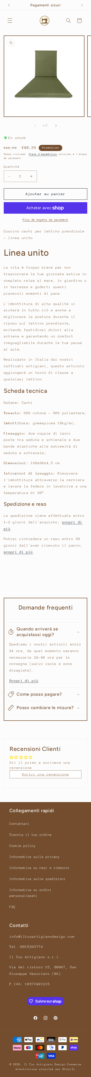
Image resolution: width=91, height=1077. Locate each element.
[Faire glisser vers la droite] (56, 125)
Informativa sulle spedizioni (37, 879)
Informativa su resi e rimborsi (39, 868)
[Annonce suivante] (82, 5)
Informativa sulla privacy (34, 857)
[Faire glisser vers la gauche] (35, 125)
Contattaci (19, 824)
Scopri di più (23, 681)
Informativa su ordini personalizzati (30, 893)
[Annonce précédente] (9, 5)
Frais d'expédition (43, 154)
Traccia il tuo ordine (30, 835)
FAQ (12, 907)
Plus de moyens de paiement (45, 219)
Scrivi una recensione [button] (45, 774)
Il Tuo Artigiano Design (45, 1064)
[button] (9, 20)
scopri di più (18, 552)
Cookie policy (22, 846)
